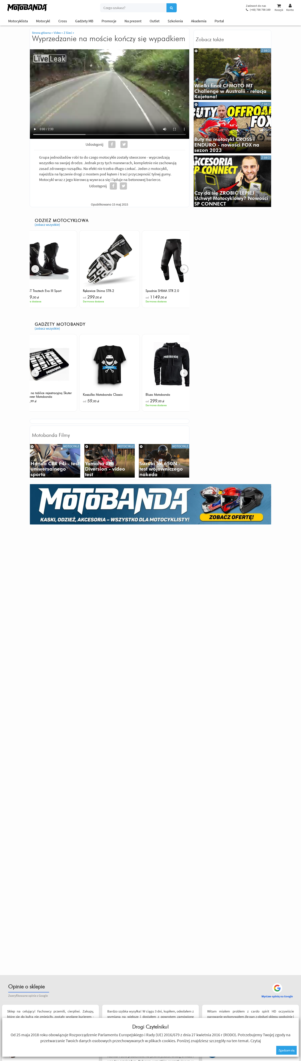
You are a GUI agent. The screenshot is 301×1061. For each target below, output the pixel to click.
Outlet (155, 21)
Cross (62, 21)
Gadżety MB (84, 21)
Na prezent (132, 21)
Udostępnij (94, 144)
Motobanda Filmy (51, 435)
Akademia (198, 21)
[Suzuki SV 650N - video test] (164, 461)
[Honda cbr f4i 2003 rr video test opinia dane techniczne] (55, 461)
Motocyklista (18, 21)
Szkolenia (175, 21)
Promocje (109, 21)
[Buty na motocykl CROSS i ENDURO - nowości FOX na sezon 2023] (232, 128)
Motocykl (43, 21)
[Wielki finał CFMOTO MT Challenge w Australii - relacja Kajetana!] (232, 74)
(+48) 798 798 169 (260, 9)
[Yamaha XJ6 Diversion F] (109, 461)
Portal (219, 21)
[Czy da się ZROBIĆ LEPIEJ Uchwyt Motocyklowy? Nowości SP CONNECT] (232, 181)
